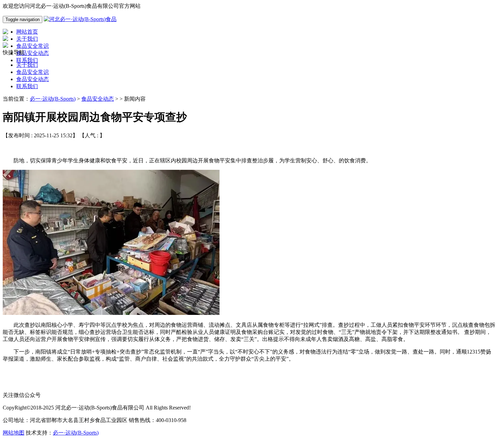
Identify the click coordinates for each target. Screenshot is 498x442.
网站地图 (13, 433)
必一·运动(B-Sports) (53, 99)
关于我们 (27, 65)
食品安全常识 (32, 72)
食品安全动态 (32, 79)
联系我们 (27, 86)
